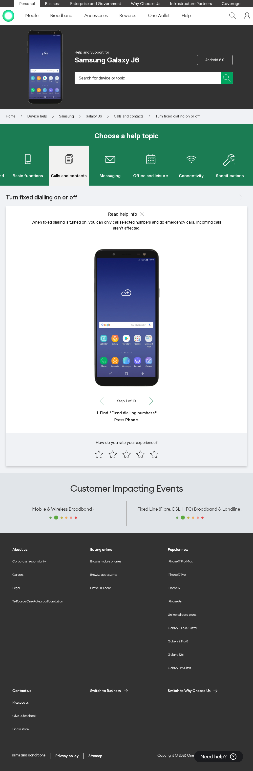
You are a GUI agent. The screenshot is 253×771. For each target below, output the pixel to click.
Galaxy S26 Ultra (179, 668)
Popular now (178, 549)
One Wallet (159, 15)
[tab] (27, 166)
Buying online (101, 549)
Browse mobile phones (105, 561)
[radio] (99, 454)
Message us (20, 702)
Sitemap (95, 755)
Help (186, 15)
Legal (16, 588)
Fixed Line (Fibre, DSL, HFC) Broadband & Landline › (189, 509)
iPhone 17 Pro (177, 575)
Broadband (61, 15)
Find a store (20, 729)
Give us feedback (24, 716)
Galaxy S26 (175, 654)
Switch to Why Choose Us (189, 690)
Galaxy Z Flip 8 (178, 641)
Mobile (31, 15)
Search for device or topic (102, 78)
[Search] (227, 78)
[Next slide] (151, 401)
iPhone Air (175, 601)
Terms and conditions (27, 755)
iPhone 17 (174, 588)
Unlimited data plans (182, 615)
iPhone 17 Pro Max (180, 561)
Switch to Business (105, 690)
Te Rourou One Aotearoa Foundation (37, 601)
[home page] (8, 16)
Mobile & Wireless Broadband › (63, 509)
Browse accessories (103, 575)
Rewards (127, 15)
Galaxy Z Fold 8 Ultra (182, 628)
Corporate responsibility (29, 561)
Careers (17, 575)
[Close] (242, 197)
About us (19, 549)
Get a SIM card (100, 588)
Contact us (21, 690)
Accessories (96, 15)
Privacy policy (66, 755)
